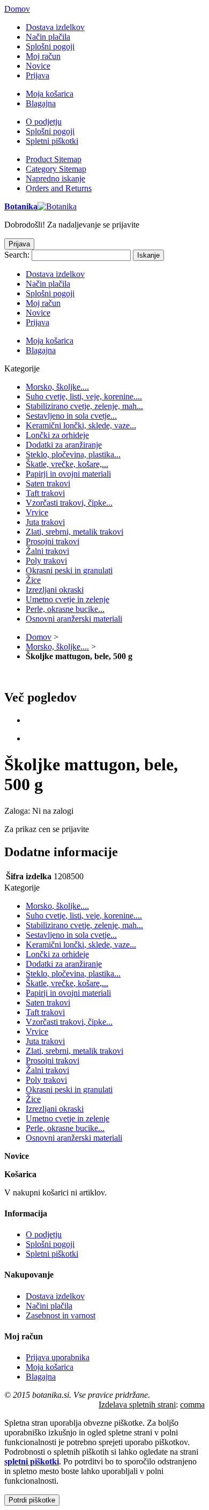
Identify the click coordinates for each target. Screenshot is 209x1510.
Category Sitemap (56, 168)
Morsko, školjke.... (57, 646)
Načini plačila (49, 1305)
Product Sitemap (53, 159)
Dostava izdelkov (55, 27)
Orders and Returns (59, 188)
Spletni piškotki (52, 140)
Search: (16, 254)
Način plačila (48, 36)
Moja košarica (49, 93)
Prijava (37, 75)
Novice (38, 65)
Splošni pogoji (50, 46)
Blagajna (41, 103)
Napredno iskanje (55, 178)
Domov (17, 8)
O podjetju (44, 121)
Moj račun (43, 56)
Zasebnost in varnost (60, 1315)
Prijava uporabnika (57, 1357)
